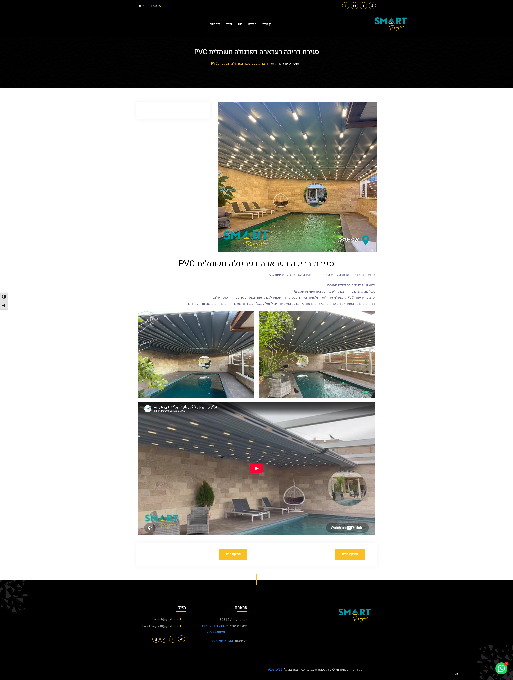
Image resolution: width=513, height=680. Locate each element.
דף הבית (266, 24)
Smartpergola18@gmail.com (160, 626)
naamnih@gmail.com (165, 619)
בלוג (240, 24)
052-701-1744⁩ (148, 6)
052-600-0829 (214, 632)
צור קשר (215, 24)
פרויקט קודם (350, 554)
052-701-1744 (213, 626)
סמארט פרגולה (288, 63)
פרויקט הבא (233, 554)
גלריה (229, 24)
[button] (501, 668)
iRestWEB (275, 669)
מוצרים (252, 24)
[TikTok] (372, 5)
